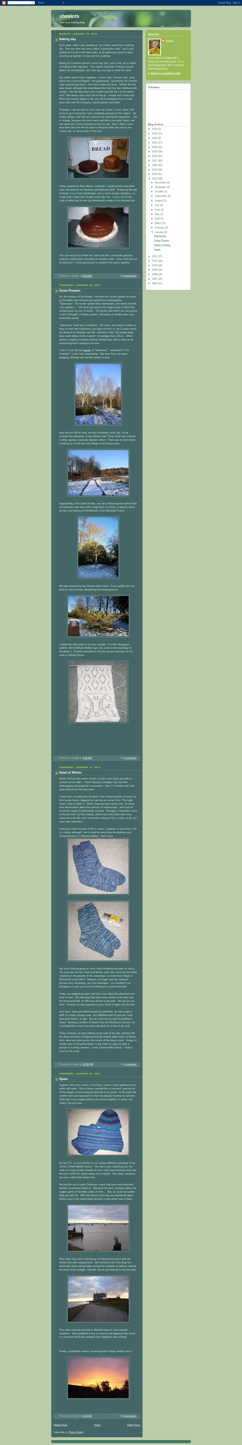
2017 (155, 160)
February (160, 227)
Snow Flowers (69, 290)
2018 (155, 156)
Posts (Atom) (76, 1432)
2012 (155, 256)
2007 (155, 279)
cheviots (69, 16)
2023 (155, 133)
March (158, 223)
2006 (155, 283)
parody (87, 350)
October (159, 191)
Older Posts (133, 1425)
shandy (170, 41)
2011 (155, 261)
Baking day (67, 39)
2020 (155, 147)
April (158, 218)
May (157, 214)
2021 (155, 142)
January (159, 232)
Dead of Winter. (70, 772)
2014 (155, 174)
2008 (155, 274)
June (158, 209)
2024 (155, 129)
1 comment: (130, 758)
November (161, 187)
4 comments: (129, 1416)
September (161, 196)
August (159, 200)
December (161, 182)
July (157, 205)
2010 (155, 265)
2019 (155, 151)
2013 (155, 178)
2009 (155, 270)
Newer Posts (60, 1425)
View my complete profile (166, 73)
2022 (155, 138)
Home (97, 1425)
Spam (63, 1079)
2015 (155, 169)
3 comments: (129, 276)
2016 (155, 165)
